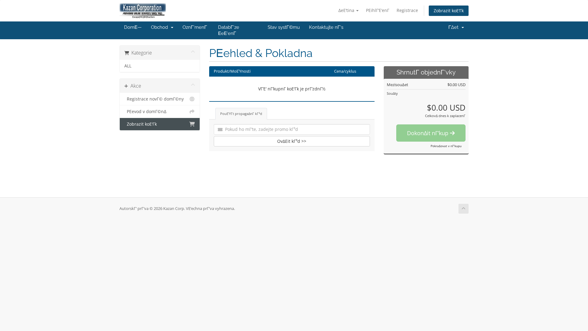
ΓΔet (454, 27)
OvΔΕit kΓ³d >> (291, 141)
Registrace (407, 10)
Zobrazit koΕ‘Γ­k (449, 10)
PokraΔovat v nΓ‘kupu (446, 146)
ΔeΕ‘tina (347, 10)
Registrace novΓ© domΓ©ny (154, 99)
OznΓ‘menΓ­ (195, 27)
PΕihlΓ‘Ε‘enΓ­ (377, 10)
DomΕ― (133, 27)
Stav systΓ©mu (284, 27)
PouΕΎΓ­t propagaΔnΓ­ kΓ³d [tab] (241, 113)
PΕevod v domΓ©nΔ (145, 111)
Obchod (160, 27)
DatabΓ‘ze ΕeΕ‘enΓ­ (228, 30)
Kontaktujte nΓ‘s (326, 27)
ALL (127, 66)
